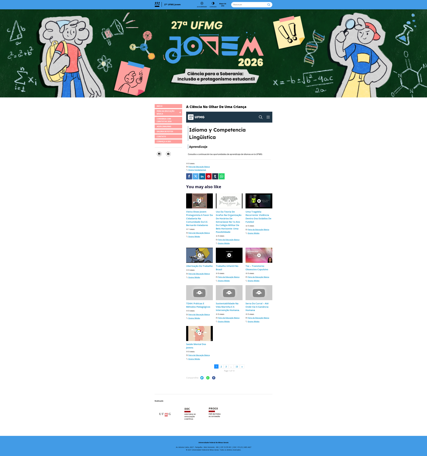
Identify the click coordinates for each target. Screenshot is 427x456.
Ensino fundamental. (197, 170)
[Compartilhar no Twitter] (202, 377)
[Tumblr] (215, 176)
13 (237, 366)
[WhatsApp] (222, 176)
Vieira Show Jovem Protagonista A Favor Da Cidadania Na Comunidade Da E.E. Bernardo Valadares (199, 218)
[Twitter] (196, 176)
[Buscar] (268, 4)
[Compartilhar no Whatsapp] (207, 377)
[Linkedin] (202, 176)
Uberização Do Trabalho (199, 265)
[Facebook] (189, 176)
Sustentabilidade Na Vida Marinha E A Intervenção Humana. (228, 307)
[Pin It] (209, 176)
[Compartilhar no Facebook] (213, 377)
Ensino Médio (194, 236)
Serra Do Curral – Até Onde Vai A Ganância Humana (257, 307)
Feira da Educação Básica (199, 166)
